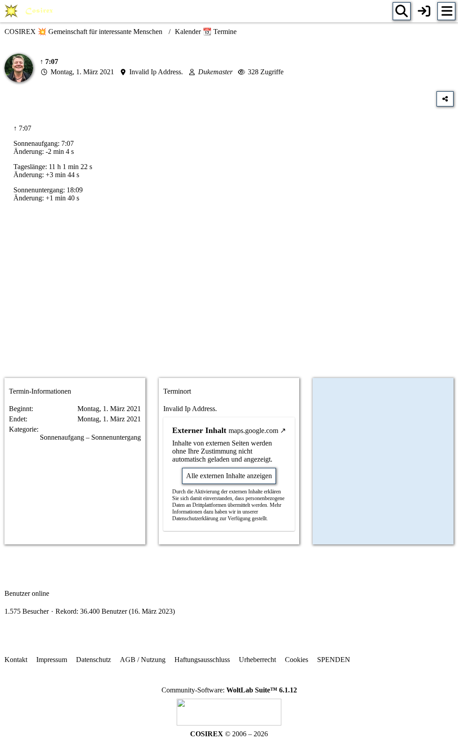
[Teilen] (445, 98)
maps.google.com (253, 430)
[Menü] (446, 11)
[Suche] (402, 11)
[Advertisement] (229, 300)
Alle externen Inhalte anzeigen (229, 476)
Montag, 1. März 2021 (82, 72)
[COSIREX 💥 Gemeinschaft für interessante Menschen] (30, 11)
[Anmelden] (424, 11)
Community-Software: (229, 690)
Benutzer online (26, 593)
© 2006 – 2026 (229, 734)
